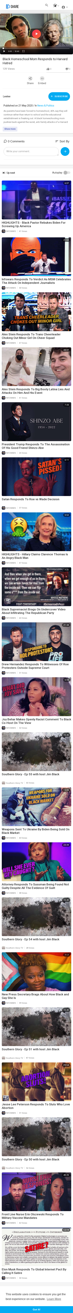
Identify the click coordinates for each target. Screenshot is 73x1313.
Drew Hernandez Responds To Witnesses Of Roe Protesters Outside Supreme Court (35, 666)
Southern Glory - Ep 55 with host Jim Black (30, 774)
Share (30, 83)
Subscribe (61, 96)
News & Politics (45, 105)
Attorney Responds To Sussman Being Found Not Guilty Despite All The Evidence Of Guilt (35, 886)
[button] (55, 6)
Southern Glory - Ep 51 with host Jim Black (30, 1049)
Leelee (6, 96)
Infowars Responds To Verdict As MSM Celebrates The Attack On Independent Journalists (36, 281)
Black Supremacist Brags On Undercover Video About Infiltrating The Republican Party (34, 611)
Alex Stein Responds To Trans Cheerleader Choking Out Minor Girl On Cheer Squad (31, 336)
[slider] (36, 48)
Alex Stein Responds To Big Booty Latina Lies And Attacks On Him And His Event (36, 390)
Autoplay (57, 172)
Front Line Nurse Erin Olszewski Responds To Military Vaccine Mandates (33, 1216)
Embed (42, 83)
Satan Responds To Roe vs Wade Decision (30, 499)
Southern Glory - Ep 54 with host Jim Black (30, 939)
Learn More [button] (54, 1299)
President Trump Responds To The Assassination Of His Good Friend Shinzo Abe (36, 446)
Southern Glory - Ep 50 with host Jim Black (30, 1159)
